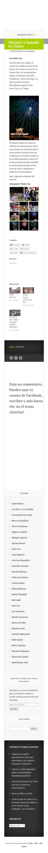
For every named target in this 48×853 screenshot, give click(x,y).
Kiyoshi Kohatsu (19, 571)
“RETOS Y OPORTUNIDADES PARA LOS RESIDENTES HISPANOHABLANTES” (23, 772)
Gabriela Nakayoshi (21, 634)
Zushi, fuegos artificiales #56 (27, 298)
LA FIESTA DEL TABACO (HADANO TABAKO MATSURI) (14, 322)
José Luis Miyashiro (21, 560)
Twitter (21, 358)
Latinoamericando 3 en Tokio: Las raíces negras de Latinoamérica (25, 784)
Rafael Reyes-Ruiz (20, 662)
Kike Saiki (16, 600)
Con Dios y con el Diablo (22, 509)
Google (11, 358)
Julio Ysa (16, 605)
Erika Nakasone (19, 588)
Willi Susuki (17, 639)
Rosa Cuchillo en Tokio (22, 793)
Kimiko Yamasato (20, 617)
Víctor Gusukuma (20, 526)
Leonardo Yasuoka (20, 566)
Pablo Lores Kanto (20, 577)
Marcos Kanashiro (20, 520)
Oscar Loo (16, 549)
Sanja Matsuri (12, 296)
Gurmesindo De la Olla (22, 515)
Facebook (16, 358)
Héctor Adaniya (19, 645)
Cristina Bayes (18, 583)
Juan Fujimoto (18, 554)
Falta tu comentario (26, 51)
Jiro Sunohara (18, 611)
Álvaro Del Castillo (20, 656)
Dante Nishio (18, 503)
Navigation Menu (25, 35)
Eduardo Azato (18, 628)
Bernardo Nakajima (20, 651)
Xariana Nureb (18, 543)
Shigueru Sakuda (19, 532)
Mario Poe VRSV (19, 622)
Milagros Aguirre (19, 537)
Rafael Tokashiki (19, 594)
